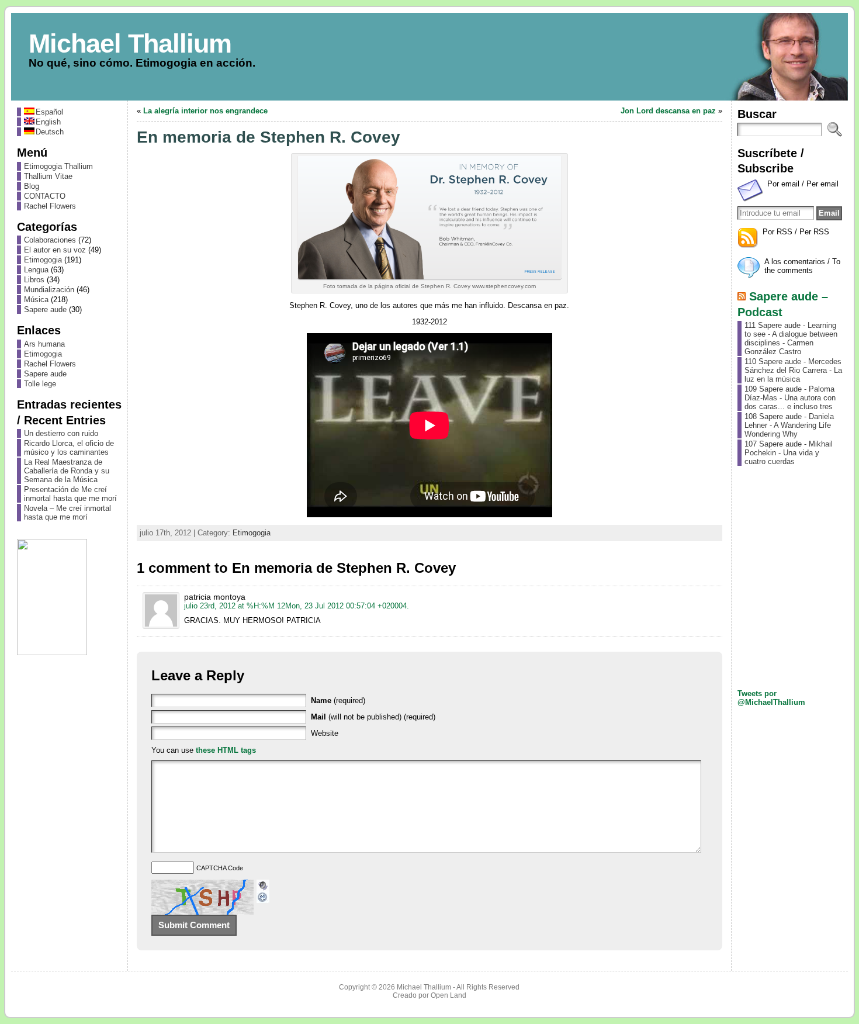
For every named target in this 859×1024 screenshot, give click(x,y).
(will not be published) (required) (373, 716)
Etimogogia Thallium (58, 166)
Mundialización (49, 289)
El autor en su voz (55, 249)
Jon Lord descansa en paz (668, 110)
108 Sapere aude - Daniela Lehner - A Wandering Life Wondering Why (789, 425)
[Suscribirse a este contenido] (741, 296)
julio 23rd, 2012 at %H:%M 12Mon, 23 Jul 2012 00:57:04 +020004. (296, 605)
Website (324, 733)
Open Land (448, 995)
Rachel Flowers (50, 206)
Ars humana (44, 344)
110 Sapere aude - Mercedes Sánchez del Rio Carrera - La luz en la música (793, 370)
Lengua (36, 269)
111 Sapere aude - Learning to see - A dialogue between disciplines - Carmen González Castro (790, 338)
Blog (31, 186)
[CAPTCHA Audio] (263, 884)
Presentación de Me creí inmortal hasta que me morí (70, 494)
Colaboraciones (50, 240)
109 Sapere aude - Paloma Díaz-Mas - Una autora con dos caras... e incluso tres (790, 398)
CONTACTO (44, 196)
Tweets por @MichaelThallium (771, 698)
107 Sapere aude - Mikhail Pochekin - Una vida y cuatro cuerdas (788, 453)
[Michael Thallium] (429, 57)
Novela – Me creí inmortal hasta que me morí (67, 512)
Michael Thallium (130, 43)
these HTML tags (226, 750)
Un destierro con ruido (61, 433)
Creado (405, 995)
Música (36, 299)
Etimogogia (43, 259)
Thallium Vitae (48, 176)
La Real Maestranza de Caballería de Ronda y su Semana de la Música (66, 471)
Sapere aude (45, 309)
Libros (34, 279)
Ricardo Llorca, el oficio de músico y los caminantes (69, 447)
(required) (338, 700)
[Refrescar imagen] (263, 898)
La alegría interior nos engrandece (205, 110)
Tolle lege (40, 383)
